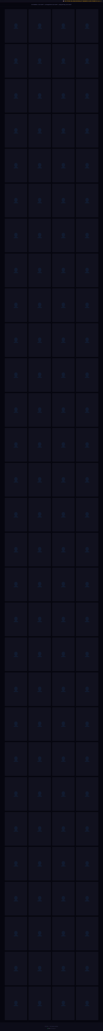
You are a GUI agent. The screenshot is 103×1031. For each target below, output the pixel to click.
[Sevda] (40, 61)
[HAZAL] (16, 968)
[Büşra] (40, 165)
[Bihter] (16, 654)
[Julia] (16, 724)
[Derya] (87, 410)
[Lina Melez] (16, 898)
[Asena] (63, 305)
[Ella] (87, 1003)
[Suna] (40, 130)
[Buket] (63, 26)
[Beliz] (16, 549)
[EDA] (87, 270)
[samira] (87, 445)
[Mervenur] (16, 584)
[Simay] (63, 514)
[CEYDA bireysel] (63, 689)
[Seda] (16, 479)
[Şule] (40, 549)
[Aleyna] (87, 898)
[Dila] (63, 759)
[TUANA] (87, 514)
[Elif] (63, 724)
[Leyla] (87, 584)
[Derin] (40, 514)
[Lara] (63, 794)
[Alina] (40, 759)
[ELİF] (16, 410)
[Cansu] (16, 270)
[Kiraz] (63, 130)
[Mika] (40, 340)
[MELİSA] (87, 200)
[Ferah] (87, 794)
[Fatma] (87, 340)
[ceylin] (16, 1003)
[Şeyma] (63, 933)
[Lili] (40, 270)
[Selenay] (87, 549)
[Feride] (40, 95)
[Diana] (63, 200)
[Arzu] (40, 375)
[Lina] (87, 654)
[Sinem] (16, 165)
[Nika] (63, 410)
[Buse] (63, 270)
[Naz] (87, 375)
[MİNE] (40, 933)
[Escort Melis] (16, 340)
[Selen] (40, 619)
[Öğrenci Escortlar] (40, 1003)
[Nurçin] (16, 61)
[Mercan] (16, 26)
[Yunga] (40, 968)
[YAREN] (40, 200)
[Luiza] (63, 619)
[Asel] (63, 340)
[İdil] (87, 26)
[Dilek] (63, 235)
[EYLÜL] (16, 375)
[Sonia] (87, 235)
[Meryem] (40, 863)
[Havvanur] (16, 794)
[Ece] (40, 794)
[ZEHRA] (16, 759)
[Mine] (16, 445)
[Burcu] (63, 61)
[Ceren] (87, 61)
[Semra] (87, 95)
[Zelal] (63, 375)
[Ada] (63, 829)
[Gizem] (40, 689)
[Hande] (63, 863)
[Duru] (40, 445)
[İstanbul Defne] (63, 165)
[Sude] (87, 130)
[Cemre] (63, 898)
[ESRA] (87, 724)
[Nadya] (16, 829)
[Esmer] (63, 968)
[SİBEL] (87, 305)
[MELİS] (40, 584)
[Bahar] (16, 95)
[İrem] (16, 514)
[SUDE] (16, 200)
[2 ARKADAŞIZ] (40, 410)
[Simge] (63, 584)
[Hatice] (87, 165)
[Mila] (16, 689)
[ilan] (40, 235)
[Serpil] (40, 26)
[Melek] (40, 305)
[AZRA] (87, 968)
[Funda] (63, 95)
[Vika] (40, 898)
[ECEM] (87, 829)
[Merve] (63, 445)
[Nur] (16, 130)
